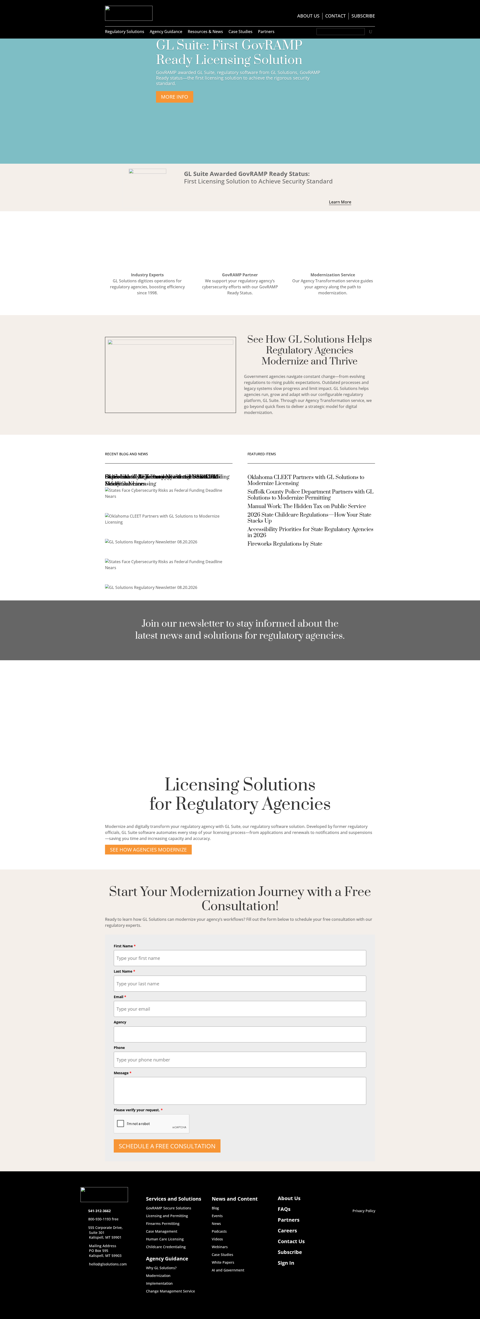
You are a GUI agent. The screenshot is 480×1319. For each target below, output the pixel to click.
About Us (308, 16)
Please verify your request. (138, 1110)
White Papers (223, 1263)
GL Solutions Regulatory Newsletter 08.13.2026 (162, 477)
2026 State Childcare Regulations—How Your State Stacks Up (309, 518)
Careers (287, 1230)
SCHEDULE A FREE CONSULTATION (167, 1146)
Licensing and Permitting (167, 1216)
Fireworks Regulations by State (285, 544)
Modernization (158, 1276)
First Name (125, 946)
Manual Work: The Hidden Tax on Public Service (307, 506)
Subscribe (363, 16)
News (216, 1224)
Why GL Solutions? (161, 1268)
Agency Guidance (166, 32)
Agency (120, 1022)
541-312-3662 (99, 1210)
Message (123, 1072)
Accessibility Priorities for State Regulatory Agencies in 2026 (311, 532)
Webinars (220, 1247)
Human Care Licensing (165, 1239)
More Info (174, 96)
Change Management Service (170, 1291)
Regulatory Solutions (124, 32)
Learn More (340, 202)
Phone (119, 1047)
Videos (217, 1239)
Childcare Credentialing (166, 1247)
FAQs (284, 1209)
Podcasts (219, 1232)
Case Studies (240, 32)
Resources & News (205, 32)
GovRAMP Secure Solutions (168, 1208)
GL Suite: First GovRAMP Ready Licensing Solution (229, 53)
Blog (215, 1208)
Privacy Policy (363, 1210)
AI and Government (228, 1270)
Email (120, 996)
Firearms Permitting (163, 1224)
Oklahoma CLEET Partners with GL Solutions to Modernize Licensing (306, 480)
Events (217, 1216)
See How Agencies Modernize (148, 849)
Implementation (159, 1284)
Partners (266, 32)
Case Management (161, 1232)
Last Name (124, 971)
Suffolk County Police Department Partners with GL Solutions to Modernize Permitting (311, 495)
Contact (335, 16)
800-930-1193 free (103, 1219)
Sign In (286, 1263)
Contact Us (291, 1241)
